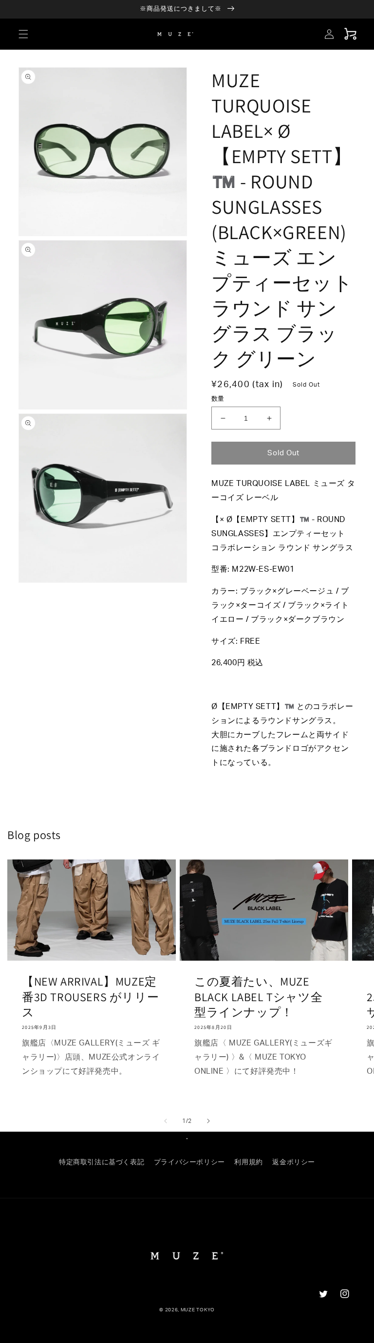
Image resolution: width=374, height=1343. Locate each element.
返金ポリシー (293, 1162)
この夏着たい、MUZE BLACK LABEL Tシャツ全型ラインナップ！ (258, 996)
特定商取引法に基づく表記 (101, 1162)
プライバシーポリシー (189, 1162)
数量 (217, 399)
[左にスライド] (165, 1121)
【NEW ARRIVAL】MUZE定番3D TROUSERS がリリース (90, 996)
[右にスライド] (208, 1121)
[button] (23, 34)
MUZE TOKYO (198, 1309)
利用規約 (248, 1162)
